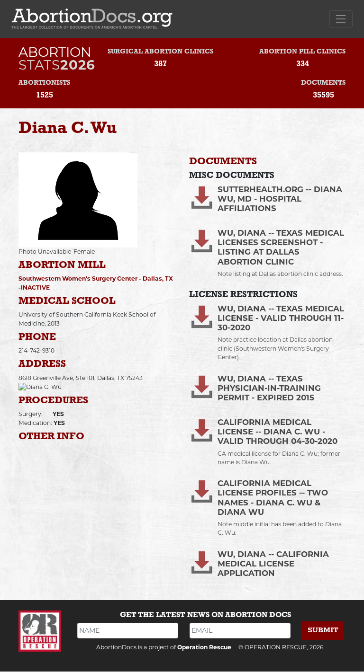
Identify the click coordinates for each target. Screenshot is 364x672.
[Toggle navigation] (341, 18)
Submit (323, 630)
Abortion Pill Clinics (302, 51)
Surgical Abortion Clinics (160, 51)
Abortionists (44, 83)
